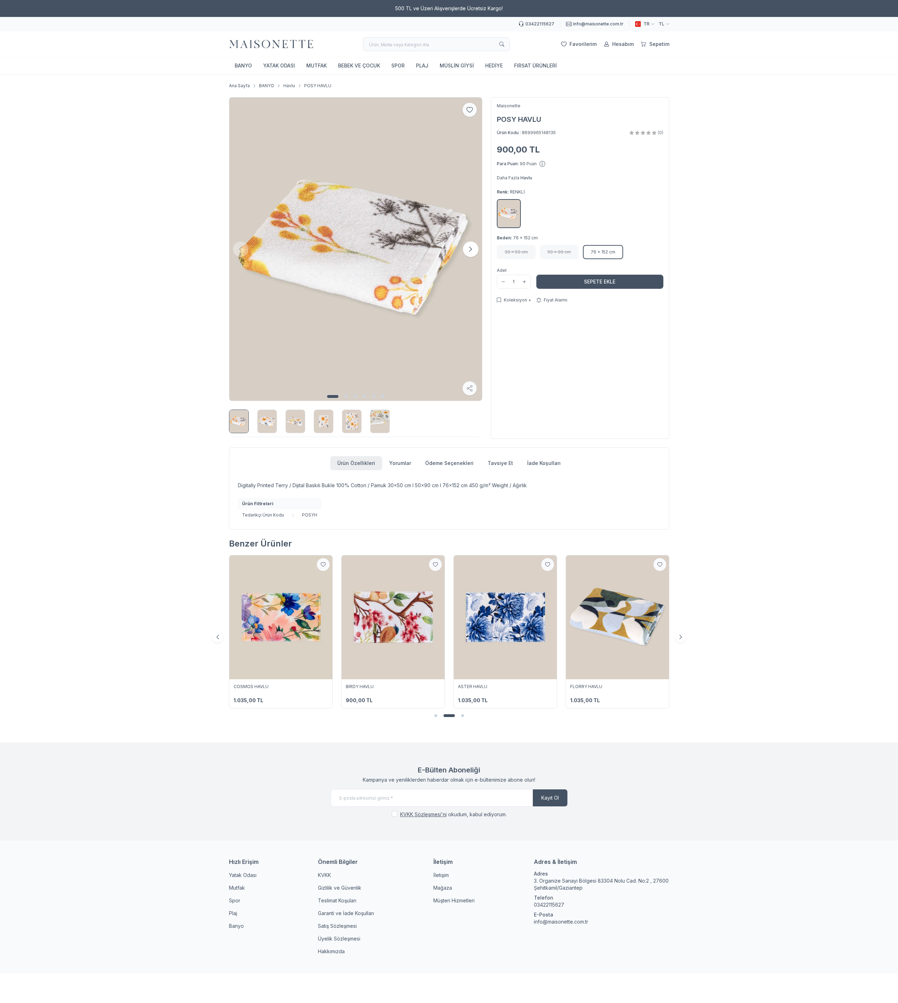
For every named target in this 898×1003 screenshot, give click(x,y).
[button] (332, 396)
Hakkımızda (331, 951)
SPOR (398, 65)
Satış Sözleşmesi (337, 926)
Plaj (233, 913)
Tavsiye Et (500, 463)
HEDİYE (494, 65)
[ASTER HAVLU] (505, 617)
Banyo (236, 926)
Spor (234, 900)
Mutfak (237, 888)
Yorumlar (400, 463)
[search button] (502, 44)
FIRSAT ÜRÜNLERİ (535, 65)
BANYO (243, 65)
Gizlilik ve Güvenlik (339, 888)
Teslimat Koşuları (337, 900)
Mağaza (442, 888)
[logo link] (271, 44)
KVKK (324, 875)
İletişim (441, 875)
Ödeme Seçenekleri (449, 463)
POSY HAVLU (317, 85)
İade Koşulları (544, 463)
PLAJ (422, 65)
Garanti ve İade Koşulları (346, 913)
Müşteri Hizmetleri (454, 900)
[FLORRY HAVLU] (617, 617)
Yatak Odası (243, 875)
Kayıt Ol (550, 798)
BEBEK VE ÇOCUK (359, 65)
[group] (355, 249)
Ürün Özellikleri (356, 463)
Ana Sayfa (239, 85)
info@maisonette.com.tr (561, 922)
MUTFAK (316, 65)
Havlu (289, 85)
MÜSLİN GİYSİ (457, 65)
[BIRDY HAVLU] (393, 617)
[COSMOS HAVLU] (280, 617)
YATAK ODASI (279, 65)
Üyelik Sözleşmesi (339, 939)
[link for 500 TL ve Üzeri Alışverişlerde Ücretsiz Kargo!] (449, 8)
